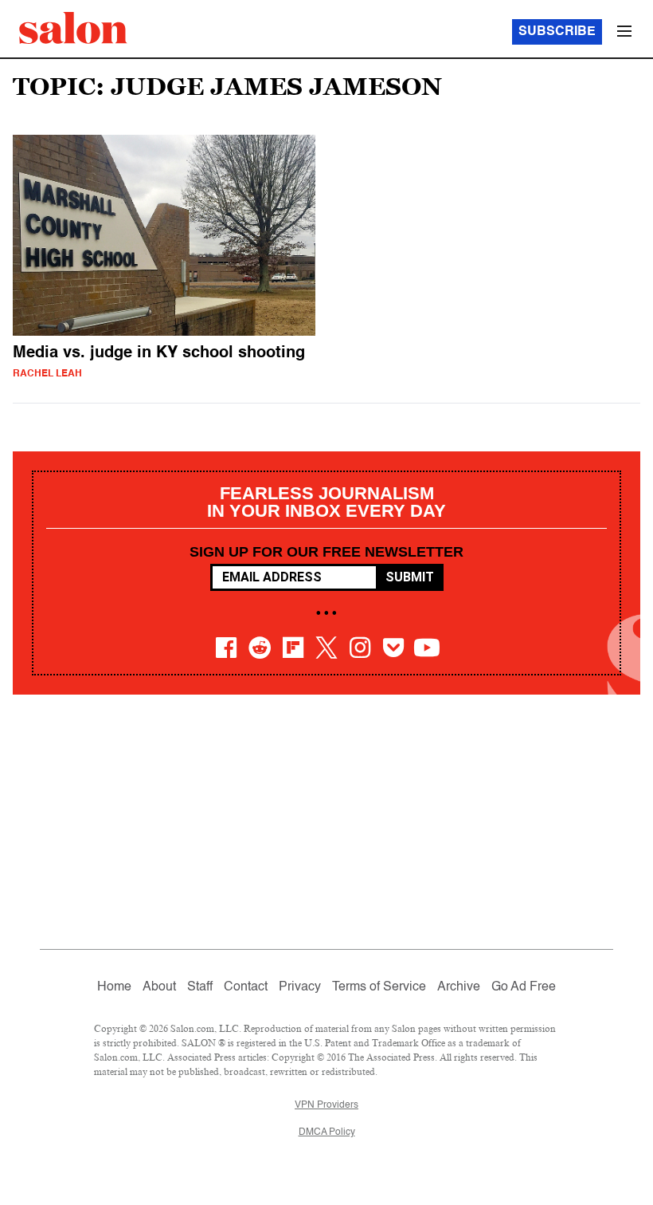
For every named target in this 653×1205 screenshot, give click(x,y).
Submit (409, 577)
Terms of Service (379, 987)
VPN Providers (326, 1105)
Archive (458, 987)
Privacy (300, 987)
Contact (246, 987)
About (159, 987)
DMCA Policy (327, 1132)
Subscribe (557, 32)
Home (114, 987)
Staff (200, 987)
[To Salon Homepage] (73, 28)
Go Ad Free (523, 987)
